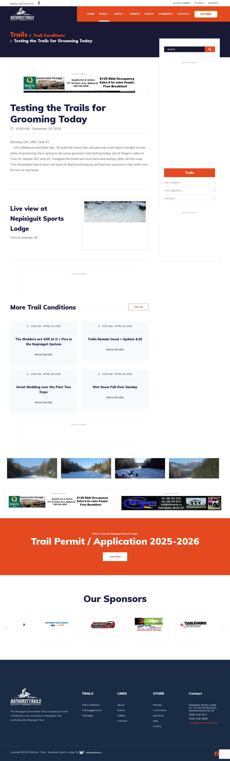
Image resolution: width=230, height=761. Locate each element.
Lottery (206, 14)
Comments (165, 13)
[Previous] (6, 627)
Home (90, 13)
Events (200, 3)
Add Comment (183, 3)
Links (155, 721)
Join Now (115, 556)
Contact (183, 13)
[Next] (223, 627)
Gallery (121, 715)
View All (138, 307)
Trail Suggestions (92, 710)
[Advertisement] (79, 283)
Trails (19, 35)
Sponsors (158, 715)
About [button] (118, 13)
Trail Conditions (49, 35)
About (121, 705)
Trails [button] (103, 13)
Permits (215, 3)
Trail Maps (87, 715)
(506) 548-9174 (21, 4)
